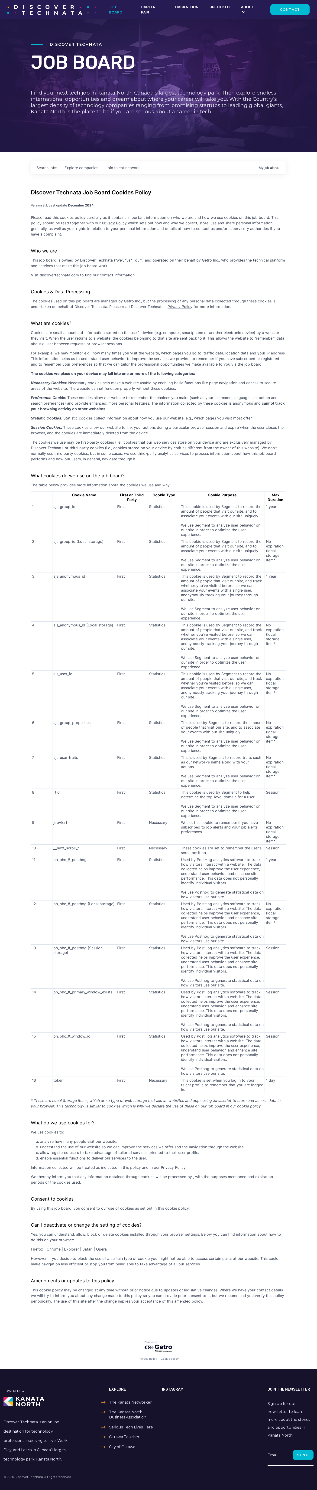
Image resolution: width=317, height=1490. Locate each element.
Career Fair (148, 9)
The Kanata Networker (130, 1402)
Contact (290, 9)
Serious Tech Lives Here (131, 1427)
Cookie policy (170, 1358)
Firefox (37, 1249)
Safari (87, 1249)
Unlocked (220, 7)
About (247, 7)
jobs (46, 167)
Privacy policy (148, 1358)
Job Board (115, 9)
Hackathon (186, 7)
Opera (101, 1249)
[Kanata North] (39, 1401)
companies (81, 167)
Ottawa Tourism (124, 1437)
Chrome (54, 1249)
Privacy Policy (114, 223)
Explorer (71, 1249)
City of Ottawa (122, 1447)
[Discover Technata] (51, 9)
